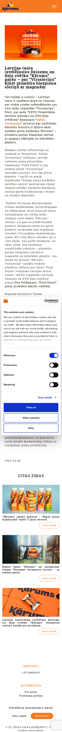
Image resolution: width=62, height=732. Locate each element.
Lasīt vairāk (49, 525)
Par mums (31, 691)
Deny (31, 428)
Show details (45, 397)
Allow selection (31, 417)
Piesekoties (42, 715)
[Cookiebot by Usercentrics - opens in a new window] (44, 301)
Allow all (31, 407)
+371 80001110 (31, 672)
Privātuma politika (31, 695)
